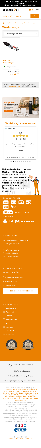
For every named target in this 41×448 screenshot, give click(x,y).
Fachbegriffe (10, 312)
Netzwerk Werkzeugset (9, 61)
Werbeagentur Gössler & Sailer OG (20, 439)
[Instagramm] (19, 425)
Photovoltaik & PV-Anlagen (19, 398)
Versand (9, 315)
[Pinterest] (22, 425)
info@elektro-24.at (13, 86)
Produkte (10, 23)
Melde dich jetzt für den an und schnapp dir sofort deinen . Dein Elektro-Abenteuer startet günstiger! (16, 180)
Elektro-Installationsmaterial (26, 391)
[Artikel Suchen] (34, 16)
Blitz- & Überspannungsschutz (14, 396)
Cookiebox (10, 334)
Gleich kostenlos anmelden (20, 291)
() (32, 10)
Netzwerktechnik (20, 23)
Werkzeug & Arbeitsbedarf (26, 395)
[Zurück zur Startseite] (3, 23)
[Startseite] (10, 12)
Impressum (10, 327)
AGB (7, 323)
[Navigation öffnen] (37, 10)
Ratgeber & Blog (12, 308)
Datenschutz (10, 330)
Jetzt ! (20, 3)
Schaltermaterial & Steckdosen (15, 389)
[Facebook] (16, 425)
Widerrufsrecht (11, 319)
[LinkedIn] (25, 425)
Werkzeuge (31, 23)
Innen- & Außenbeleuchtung (13, 393)
